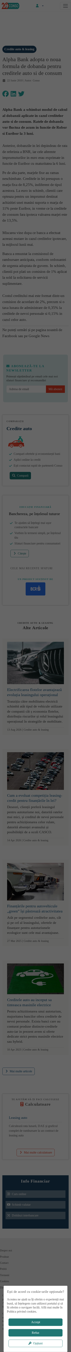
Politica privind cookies (21, 1311)
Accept (35, 1322)
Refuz (35, 1332)
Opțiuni (38, 1343)
